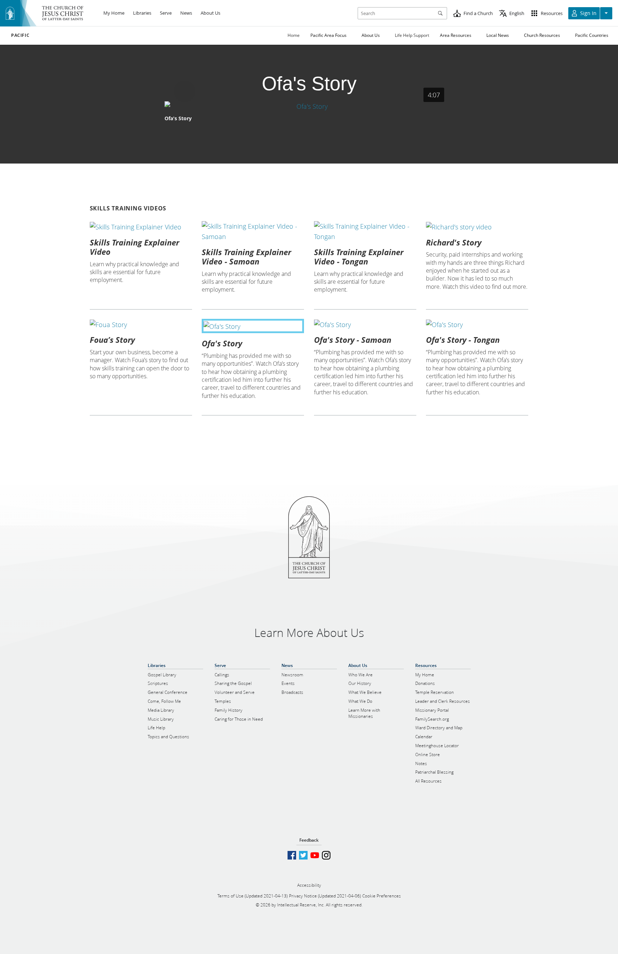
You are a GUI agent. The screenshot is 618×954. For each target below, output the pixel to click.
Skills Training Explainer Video (134, 247)
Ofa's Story (222, 343)
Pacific (20, 35)
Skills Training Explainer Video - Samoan (246, 257)
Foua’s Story (112, 339)
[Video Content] (309, 106)
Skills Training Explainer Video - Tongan (358, 257)
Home (294, 35)
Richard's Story (453, 242)
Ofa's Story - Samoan (352, 339)
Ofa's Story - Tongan (463, 339)
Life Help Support (412, 35)
